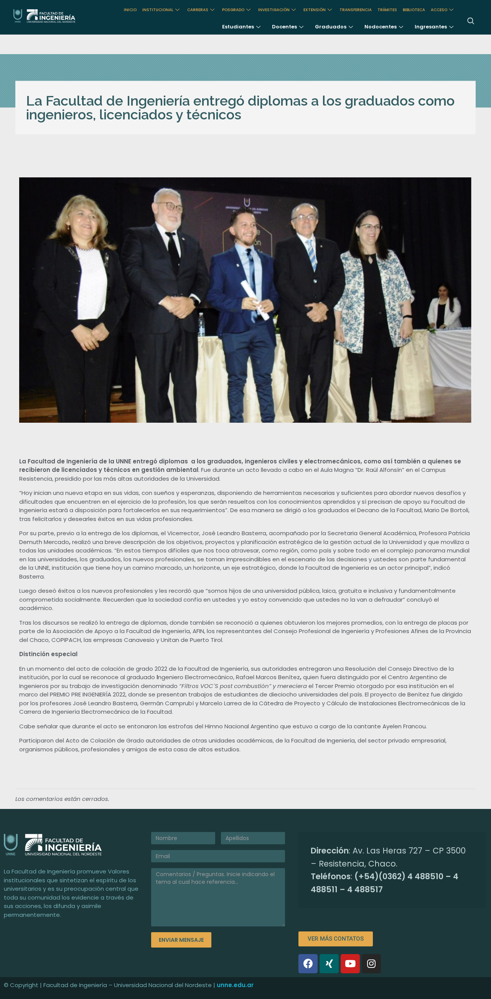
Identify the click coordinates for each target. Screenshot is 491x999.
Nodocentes (380, 26)
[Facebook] (308, 963)
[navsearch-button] (470, 21)
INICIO (130, 10)
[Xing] (329, 963)
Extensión (314, 10)
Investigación (274, 10)
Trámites (387, 10)
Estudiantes (238, 26)
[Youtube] (350, 963)
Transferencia (355, 10)
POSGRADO (233, 10)
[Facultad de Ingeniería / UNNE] (57, 16)
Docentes (284, 26)
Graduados (330, 26)
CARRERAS (197, 10)
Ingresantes (431, 26)
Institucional (157, 10)
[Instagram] (371, 963)
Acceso (439, 10)
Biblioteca (414, 10)
